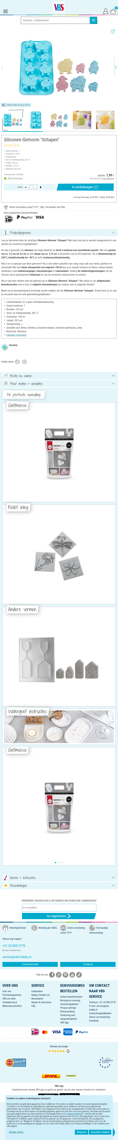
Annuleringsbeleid (69, 1004)
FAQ (33, 1006)
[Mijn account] (105, 11)
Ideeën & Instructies (41, 1002)
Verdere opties (16, 1132)
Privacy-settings (68, 1007)
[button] (4, 67)
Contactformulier (30, 964)
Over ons (6, 991)
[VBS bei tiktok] (79, 974)
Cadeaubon (37, 991)
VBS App (64, 1022)
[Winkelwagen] (113, 11)
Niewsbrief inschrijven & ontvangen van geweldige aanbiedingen (59, 900)
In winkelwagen (82, 187)
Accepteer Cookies (100, 1132)
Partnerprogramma (11, 994)
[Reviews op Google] (59, 1049)
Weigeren (81, 1132)
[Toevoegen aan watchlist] (113, 31)
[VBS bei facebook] (52, 974)
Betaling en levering (70, 1000)
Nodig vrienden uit (40, 994)
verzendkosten (108, 178)
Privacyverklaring (74, 1113)
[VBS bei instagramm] (59, 974)
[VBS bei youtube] (72, 974)
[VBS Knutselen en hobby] (59, 7)
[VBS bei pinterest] (65, 974)
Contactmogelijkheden (100, 1013)
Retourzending (67, 1011)
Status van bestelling (99, 1017)
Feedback (88, 964)
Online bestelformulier (71, 996)
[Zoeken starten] (93, 20)
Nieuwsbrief (37, 998)
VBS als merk (9, 998)
